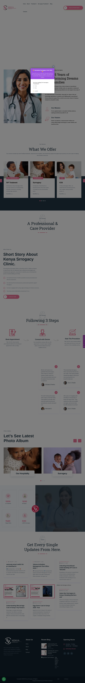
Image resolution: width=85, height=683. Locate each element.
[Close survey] (53, 67)
